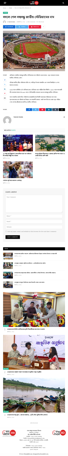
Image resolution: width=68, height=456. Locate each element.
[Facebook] (5, 80)
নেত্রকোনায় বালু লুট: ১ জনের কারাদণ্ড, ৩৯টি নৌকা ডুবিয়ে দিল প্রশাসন (27, 415)
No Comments (31, 22)
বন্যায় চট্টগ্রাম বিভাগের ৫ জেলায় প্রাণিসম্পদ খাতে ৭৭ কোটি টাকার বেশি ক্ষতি (50, 155)
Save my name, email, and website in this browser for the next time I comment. (32, 232)
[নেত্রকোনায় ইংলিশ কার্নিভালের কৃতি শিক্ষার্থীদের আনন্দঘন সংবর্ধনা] (34, 309)
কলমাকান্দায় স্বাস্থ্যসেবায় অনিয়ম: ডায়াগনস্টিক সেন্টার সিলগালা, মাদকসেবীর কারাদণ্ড (35, 273)
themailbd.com (44, 454)
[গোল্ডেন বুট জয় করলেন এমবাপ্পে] (18, 169)
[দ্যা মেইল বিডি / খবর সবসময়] (34, 3)
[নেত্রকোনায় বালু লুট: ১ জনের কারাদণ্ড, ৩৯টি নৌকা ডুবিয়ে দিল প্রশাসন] (34, 395)
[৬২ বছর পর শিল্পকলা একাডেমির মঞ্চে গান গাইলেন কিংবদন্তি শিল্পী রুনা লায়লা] (18, 143)
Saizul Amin (11, 22)
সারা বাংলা (6, 326)
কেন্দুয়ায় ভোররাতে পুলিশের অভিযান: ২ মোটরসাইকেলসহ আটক (30, 263)
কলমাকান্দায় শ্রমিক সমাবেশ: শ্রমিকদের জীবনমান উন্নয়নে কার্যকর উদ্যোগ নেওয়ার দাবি (35, 254)
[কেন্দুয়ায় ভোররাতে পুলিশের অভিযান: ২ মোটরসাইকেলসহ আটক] (8, 265)
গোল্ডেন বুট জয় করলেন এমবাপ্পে (12, 180)
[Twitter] (5, 84)
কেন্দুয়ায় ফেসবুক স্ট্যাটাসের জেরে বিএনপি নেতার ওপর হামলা (29, 282)
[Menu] (5, 3)
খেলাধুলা (5, 13)
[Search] (63, 3)
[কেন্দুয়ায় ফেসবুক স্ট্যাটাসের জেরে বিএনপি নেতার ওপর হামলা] (8, 284)
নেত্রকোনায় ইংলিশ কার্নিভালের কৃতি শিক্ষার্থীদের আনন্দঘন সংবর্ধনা (26, 329)
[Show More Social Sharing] (43, 27)
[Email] (5, 98)
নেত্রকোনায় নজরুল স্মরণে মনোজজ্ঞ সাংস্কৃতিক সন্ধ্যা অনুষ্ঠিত (24, 372)
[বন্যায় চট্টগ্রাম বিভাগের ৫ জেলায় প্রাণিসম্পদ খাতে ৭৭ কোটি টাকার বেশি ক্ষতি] (50, 143)
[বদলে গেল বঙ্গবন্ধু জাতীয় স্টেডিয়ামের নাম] (34, 51)
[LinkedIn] (5, 89)
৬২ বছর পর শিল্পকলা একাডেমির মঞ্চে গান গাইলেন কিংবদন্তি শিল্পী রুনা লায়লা (17, 155)
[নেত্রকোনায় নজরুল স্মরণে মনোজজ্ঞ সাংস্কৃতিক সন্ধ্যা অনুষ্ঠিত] (34, 352)
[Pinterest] (5, 93)
